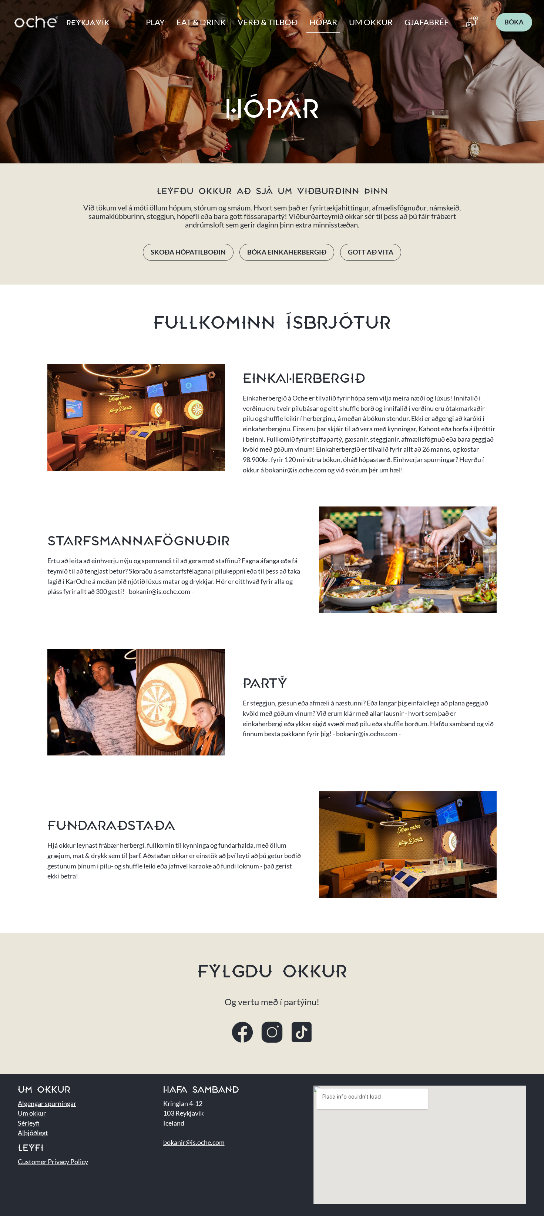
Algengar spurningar (47, 1103)
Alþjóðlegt (33, 1133)
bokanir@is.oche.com (194, 1142)
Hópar (323, 22)
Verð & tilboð (268, 22)
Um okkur (371, 22)
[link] (514, 22)
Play (155, 22)
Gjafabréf (426, 22)
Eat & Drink (201, 22)
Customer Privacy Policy (53, 1162)
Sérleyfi (29, 1123)
